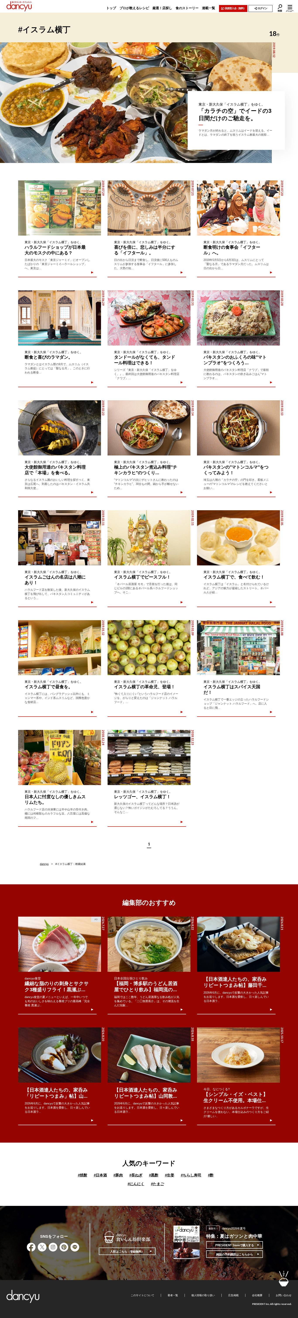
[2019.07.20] (238, 208)
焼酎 (82, 1175)
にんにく (136, 1184)
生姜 (169, 1175)
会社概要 (257, 1295)
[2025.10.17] (238, 1055)
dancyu (44, 864)
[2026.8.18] (149, 1055)
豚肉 (118, 1175)
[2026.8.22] (149, 944)
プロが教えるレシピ (134, 8)
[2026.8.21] (238, 944)
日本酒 (100, 1175)
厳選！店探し (162, 8)
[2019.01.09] (149, 647)
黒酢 (153, 1175)
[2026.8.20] (59, 1055)
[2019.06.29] (59, 318)
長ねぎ (135, 1175)
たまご (157, 1184)
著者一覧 (173, 1295)
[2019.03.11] (59, 537)
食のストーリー (187, 8)
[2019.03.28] (238, 318)
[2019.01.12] (59, 647)
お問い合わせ (283, 1295)
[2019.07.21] (149, 208)
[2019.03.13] (238, 427)
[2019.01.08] (238, 647)
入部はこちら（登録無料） (127, 1251)
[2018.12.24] (59, 757)
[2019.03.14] (149, 427)
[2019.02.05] (238, 537)
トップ (111, 8)
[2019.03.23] (59, 427)
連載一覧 (208, 8)
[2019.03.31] (149, 318)
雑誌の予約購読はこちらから (234, 1254)
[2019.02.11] (149, 537)
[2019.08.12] (136, 102)
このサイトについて (142, 1295)
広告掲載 (233, 1295)
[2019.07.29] (59, 208)
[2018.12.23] (149, 757)
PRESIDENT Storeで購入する (234, 1245)
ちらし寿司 (191, 1175)
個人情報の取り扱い (203, 1295)
